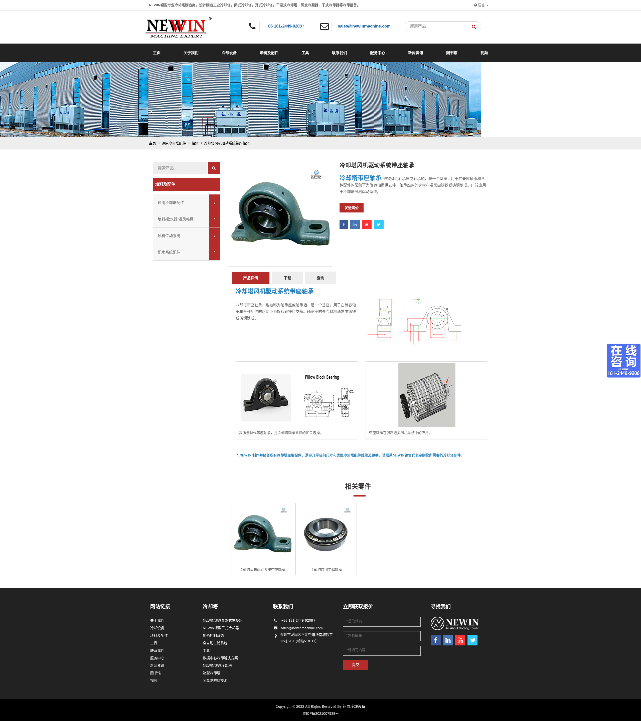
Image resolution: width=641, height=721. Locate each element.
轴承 (196, 143)
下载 (287, 278)
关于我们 (191, 53)
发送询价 (352, 208)
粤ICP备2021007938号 (320, 713)
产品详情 (250, 278)
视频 (484, 53)
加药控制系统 (213, 635)
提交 (355, 665)
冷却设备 (229, 53)
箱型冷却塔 (211, 673)
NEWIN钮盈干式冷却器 (221, 628)
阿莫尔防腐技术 (215, 680)
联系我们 (339, 53)
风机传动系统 (169, 235)
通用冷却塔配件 (174, 143)
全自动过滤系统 (215, 643)
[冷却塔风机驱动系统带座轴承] (262, 533)
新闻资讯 (415, 53)
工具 (305, 53)
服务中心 (377, 53)
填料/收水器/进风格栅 (176, 219)
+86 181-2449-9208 (284, 26)
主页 (157, 53)
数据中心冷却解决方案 (220, 658)
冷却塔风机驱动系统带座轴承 (227, 143)
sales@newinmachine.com (364, 26)
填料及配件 (269, 53)
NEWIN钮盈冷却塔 (217, 665)
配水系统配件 (169, 252)
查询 (320, 278)
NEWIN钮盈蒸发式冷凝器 (222, 620)
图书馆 (451, 53)
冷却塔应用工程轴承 (326, 570)
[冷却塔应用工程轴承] (326, 533)
